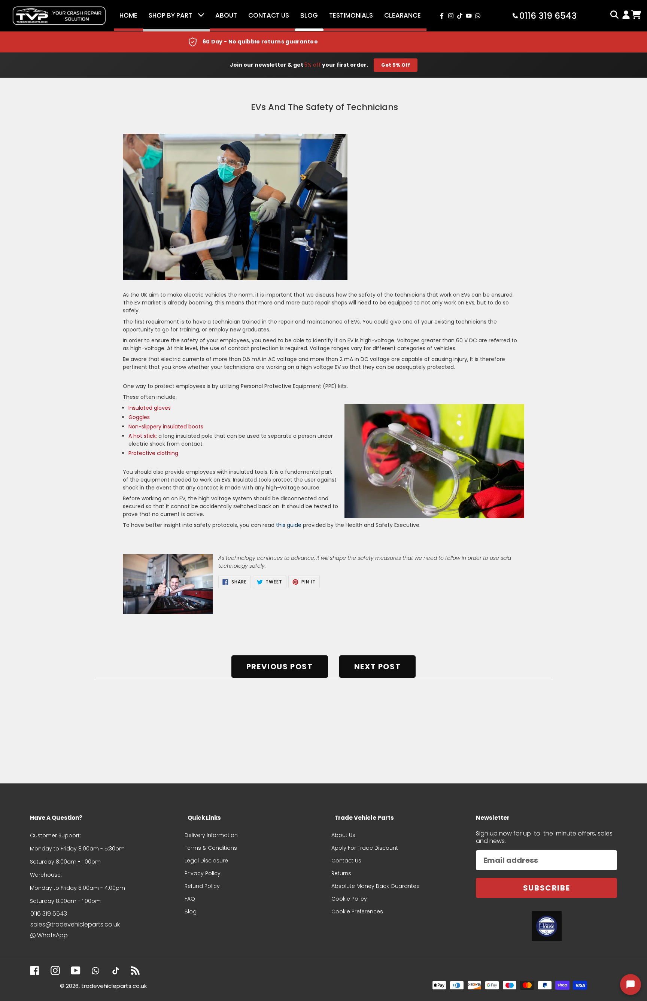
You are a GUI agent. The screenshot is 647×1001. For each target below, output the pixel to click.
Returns (341, 873)
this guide (288, 525)
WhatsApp (52, 935)
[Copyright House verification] (547, 926)
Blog (309, 15)
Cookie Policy (349, 899)
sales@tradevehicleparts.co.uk (75, 924)
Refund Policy (202, 886)
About (226, 15)
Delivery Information (211, 835)
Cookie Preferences (357, 911)
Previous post (279, 666)
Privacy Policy (203, 873)
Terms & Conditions (211, 848)
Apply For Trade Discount (364, 848)
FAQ (190, 899)
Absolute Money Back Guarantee (375, 886)
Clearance (402, 15)
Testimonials (351, 15)
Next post (377, 666)
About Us (343, 835)
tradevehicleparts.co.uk (114, 986)
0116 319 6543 (48, 913)
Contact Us (268, 15)
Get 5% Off (395, 65)
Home (128, 15)
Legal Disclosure (206, 860)
